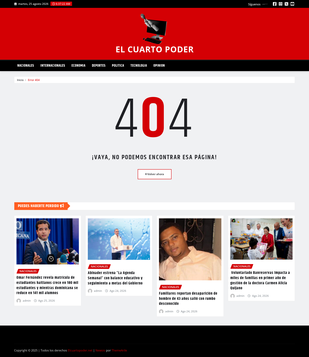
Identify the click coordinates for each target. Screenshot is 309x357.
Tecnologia (139, 65)
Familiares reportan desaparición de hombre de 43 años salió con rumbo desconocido (188, 299)
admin (27, 300)
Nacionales (25, 65)
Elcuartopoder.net (80, 350)
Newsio (100, 350)
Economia (78, 65)
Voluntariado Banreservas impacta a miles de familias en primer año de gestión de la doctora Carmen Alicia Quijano (260, 280)
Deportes (99, 65)
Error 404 (34, 80)
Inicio (20, 80)
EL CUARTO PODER (155, 49)
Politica (118, 65)
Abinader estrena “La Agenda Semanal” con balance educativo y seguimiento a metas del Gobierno (115, 278)
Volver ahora (156, 174)
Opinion (159, 65)
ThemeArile (119, 350)
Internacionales (52, 65)
